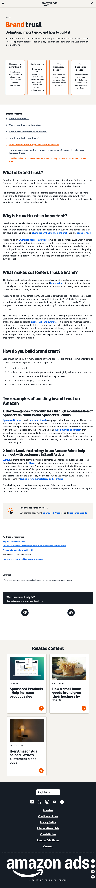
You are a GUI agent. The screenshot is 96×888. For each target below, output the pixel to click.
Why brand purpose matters (14, 542)
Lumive (6, 459)
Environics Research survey (32, 239)
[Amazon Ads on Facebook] (62, 802)
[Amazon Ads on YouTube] (54, 802)
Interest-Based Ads (48, 828)
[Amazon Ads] (47, 3)
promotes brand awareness (45, 322)
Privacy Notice (48, 822)
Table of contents (14, 113)
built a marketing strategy (68, 429)
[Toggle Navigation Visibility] (3, 3)
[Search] (92, 3)
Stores (32, 463)
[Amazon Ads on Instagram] (47, 802)
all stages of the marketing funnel (49, 233)
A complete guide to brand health (18, 550)
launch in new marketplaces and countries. (41, 479)
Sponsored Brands (37, 420)
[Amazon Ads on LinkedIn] (32, 802)
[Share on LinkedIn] (93, 871)
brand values (56, 283)
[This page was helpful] (71, 613)
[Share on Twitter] (93, 866)
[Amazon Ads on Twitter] (39, 802)
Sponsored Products (13, 420)
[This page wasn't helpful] (25, 613)
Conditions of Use (48, 816)
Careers (48, 846)
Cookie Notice (48, 834)
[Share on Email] (93, 877)
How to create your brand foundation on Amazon (23, 559)
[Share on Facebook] (93, 861)
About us (48, 810)
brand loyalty (84, 233)
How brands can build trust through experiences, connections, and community (34, 546)
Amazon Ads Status (48, 840)
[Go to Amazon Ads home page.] (48, 866)
